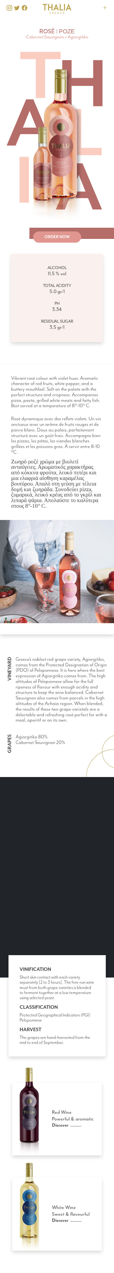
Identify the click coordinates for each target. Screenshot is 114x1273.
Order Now (57, 237)
